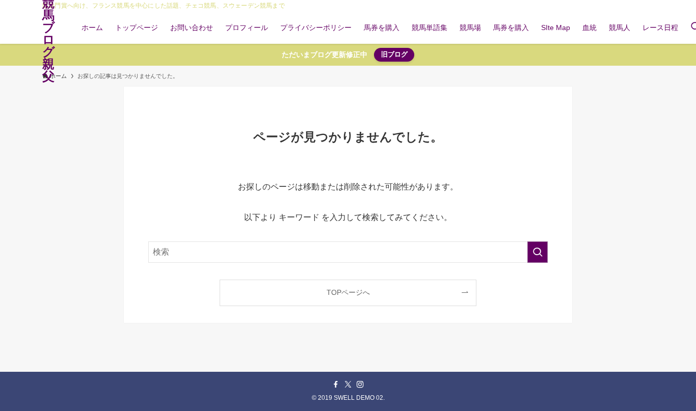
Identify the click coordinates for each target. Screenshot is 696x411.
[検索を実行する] (537, 252)
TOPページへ (348, 292)
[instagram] (360, 384)
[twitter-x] (348, 384)
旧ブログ (394, 54)
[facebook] (335, 384)
